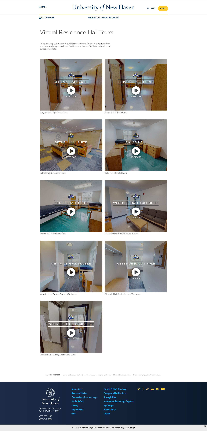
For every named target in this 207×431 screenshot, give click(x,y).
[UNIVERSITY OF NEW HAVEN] (55, 396)
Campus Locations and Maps (84, 397)
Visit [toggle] (153, 8)
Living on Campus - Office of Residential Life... (115, 375)
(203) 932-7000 (45, 416)
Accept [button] (132, 428)
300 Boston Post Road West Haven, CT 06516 (50, 410)
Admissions (76, 389)
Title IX (107, 414)
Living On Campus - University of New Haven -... (80, 375)
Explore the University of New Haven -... (147, 375)
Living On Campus (110, 18)
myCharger (109, 405)
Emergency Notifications (115, 393)
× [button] (205, 426)
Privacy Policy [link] (119, 428)
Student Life (94, 18)
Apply (163, 8)
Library (74, 405)
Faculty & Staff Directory (115, 389)
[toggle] (148, 8)
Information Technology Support (118, 401)
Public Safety (77, 401)
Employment (77, 410)
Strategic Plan (110, 397)
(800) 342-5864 (45, 419)
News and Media (78, 393)
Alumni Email (110, 410)
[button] (42, 7)
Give (73, 414)
